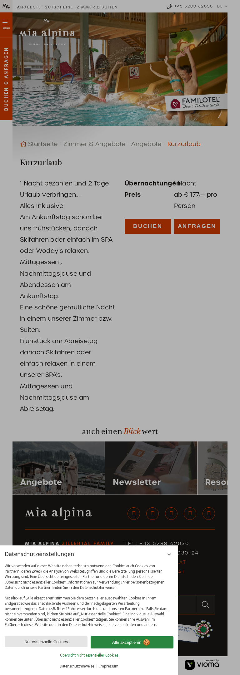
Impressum (108, 666)
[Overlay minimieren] (169, 554)
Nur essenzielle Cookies (46, 641)
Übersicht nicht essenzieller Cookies (89, 655)
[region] (89, 595)
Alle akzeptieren (126, 642)
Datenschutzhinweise (77, 666)
